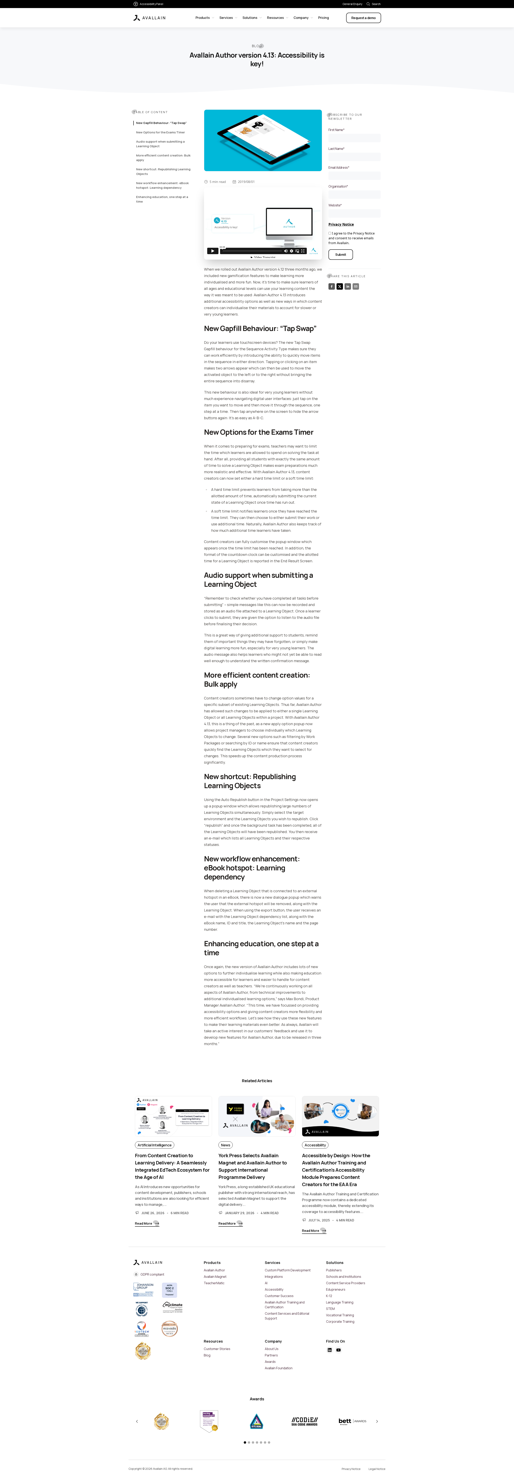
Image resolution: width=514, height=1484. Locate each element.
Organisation (338, 186)
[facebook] (331, 286)
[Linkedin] (329, 1350)
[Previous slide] (137, 1421)
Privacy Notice (341, 224)
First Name (336, 130)
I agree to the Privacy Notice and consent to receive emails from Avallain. (351, 238)
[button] (245, 1442)
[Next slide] (377, 1421)
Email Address (338, 167)
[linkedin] (348, 286)
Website (335, 205)
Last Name (336, 148)
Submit (340, 254)
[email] (356, 286)
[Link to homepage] (149, 18)
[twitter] (340, 286)
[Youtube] (338, 1350)
